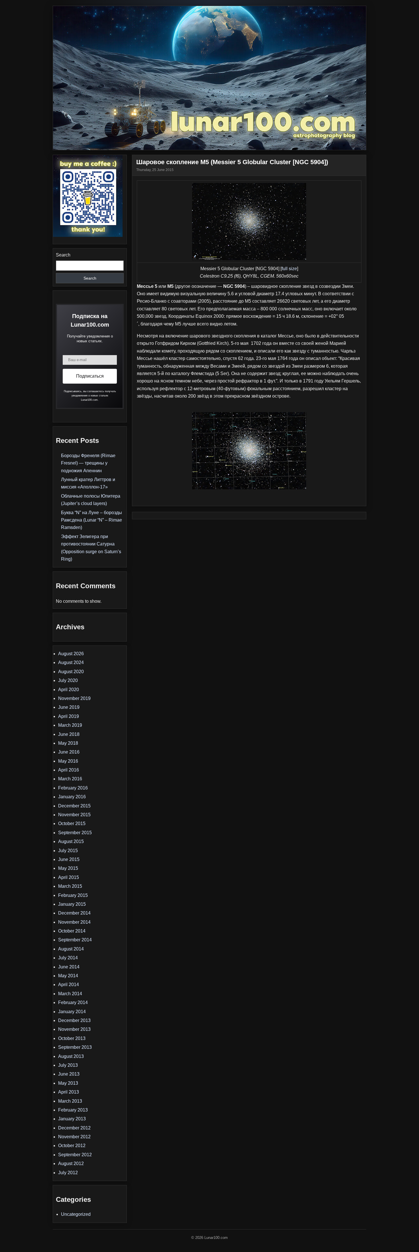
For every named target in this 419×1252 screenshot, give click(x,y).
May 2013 (68, 1083)
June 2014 (69, 966)
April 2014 (68, 984)
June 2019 (69, 707)
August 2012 (71, 1163)
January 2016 (72, 796)
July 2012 (68, 1172)
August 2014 (71, 948)
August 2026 (71, 653)
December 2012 (74, 1127)
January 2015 (72, 904)
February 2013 (73, 1110)
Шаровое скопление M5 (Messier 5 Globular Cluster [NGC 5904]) (232, 162)
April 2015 (68, 877)
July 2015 (68, 850)
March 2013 (70, 1101)
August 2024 (71, 662)
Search (63, 255)
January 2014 (72, 1011)
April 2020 (68, 689)
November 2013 (74, 1029)
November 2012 (74, 1136)
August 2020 (71, 671)
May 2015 (68, 868)
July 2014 (68, 957)
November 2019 (74, 698)
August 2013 (71, 1056)
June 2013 (69, 1074)
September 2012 (75, 1154)
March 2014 (70, 993)
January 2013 (72, 1118)
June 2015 (69, 859)
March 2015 (70, 886)
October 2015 (72, 823)
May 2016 (68, 761)
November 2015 (74, 814)
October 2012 (72, 1145)
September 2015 (75, 832)
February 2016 (73, 787)
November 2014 (74, 922)
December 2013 (74, 1020)
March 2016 (70, 778)
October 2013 (72, 1038)
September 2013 (75, 1047)
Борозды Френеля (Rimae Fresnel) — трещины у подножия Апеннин (88, 463)
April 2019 (68, 716)
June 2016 (69, 752)
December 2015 (74, 805)
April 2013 (68, 1092)
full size (289, 268)
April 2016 (68, 770)
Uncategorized (76, 1214)
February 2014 (73, 1002)
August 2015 (71, 841)
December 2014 (74, 913)
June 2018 (69, 734)
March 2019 (70, 725)
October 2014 (72, 931)
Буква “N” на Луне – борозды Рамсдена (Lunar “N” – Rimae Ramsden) (91, 520)
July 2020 (68, 680)
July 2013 (68, 1065)
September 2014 (75, 939)
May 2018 (68, 743)
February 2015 (73, 895)
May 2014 (68, 975)
